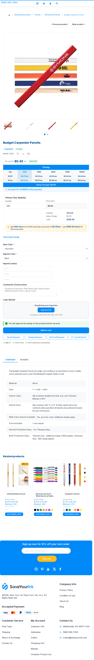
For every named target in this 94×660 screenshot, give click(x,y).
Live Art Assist (80, 337)
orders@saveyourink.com (75, 637)
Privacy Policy (66, 590)
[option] (12, 125)
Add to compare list (23, 154)
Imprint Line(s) (10, 263)
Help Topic (7, 626)
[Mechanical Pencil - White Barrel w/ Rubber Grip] (45, 475)
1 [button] (45, 134)
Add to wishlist (18, 154)
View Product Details (11, 237)
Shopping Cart (37, 643)
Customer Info (37, 626)
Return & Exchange (11, 637)
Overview (10, 360)
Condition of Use (67, 595)
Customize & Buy (14, 514)
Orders (34, 637)
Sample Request (35, 337)
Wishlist (34, 649)
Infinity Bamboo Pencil (16, 494)
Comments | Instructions (15, 284)
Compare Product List (41, 654)
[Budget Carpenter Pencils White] (30, 125)
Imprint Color (9, 254)
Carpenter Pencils (72, 494)
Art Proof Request (56, 337)
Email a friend (28, 154)
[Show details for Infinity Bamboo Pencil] (16, 475)
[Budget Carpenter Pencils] (8, 125)
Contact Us (7, 643)
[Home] (9, 15)
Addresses (36, 632)
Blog (62, 606)
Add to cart (46, 330)
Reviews (24, 360)
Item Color (8, 244)
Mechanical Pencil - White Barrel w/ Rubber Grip (45, 495)
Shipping (6, 632)
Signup (47, 558)
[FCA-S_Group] (74, 475)
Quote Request (13, 337)
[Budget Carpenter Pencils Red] (52, 125)
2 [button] (47, 134)
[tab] (10, 360)
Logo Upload (9, 299)
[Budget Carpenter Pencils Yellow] (74, 125)
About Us (64, 601)
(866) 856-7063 (70, 632)
